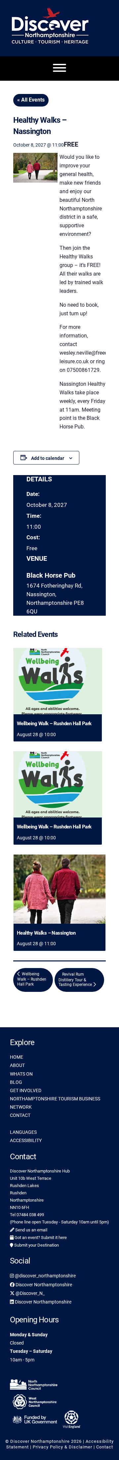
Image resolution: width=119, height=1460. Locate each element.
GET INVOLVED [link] (25, 1090)
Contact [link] (104, 1446)
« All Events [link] (31, 100)
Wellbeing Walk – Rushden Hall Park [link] (54, 724)
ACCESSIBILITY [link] (26, 1140)
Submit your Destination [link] (36, 1245)
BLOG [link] (16, 1082)
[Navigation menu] (59, 68)
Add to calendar (47, 458)
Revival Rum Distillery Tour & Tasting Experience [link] (76, 979)
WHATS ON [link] (21, 1074)
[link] (58, 681)
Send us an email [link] (30, 1229)
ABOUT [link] (17, 1065)
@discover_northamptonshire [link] (45, 1275)
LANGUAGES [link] (23, 1132)
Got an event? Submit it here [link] (40, 1237)
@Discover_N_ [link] (30, 1293)
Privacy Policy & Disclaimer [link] (62, 1446)
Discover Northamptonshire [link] (43, 1284)
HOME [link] (16, 1057)
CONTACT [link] (20, 1115)
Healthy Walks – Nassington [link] (46, 933)
